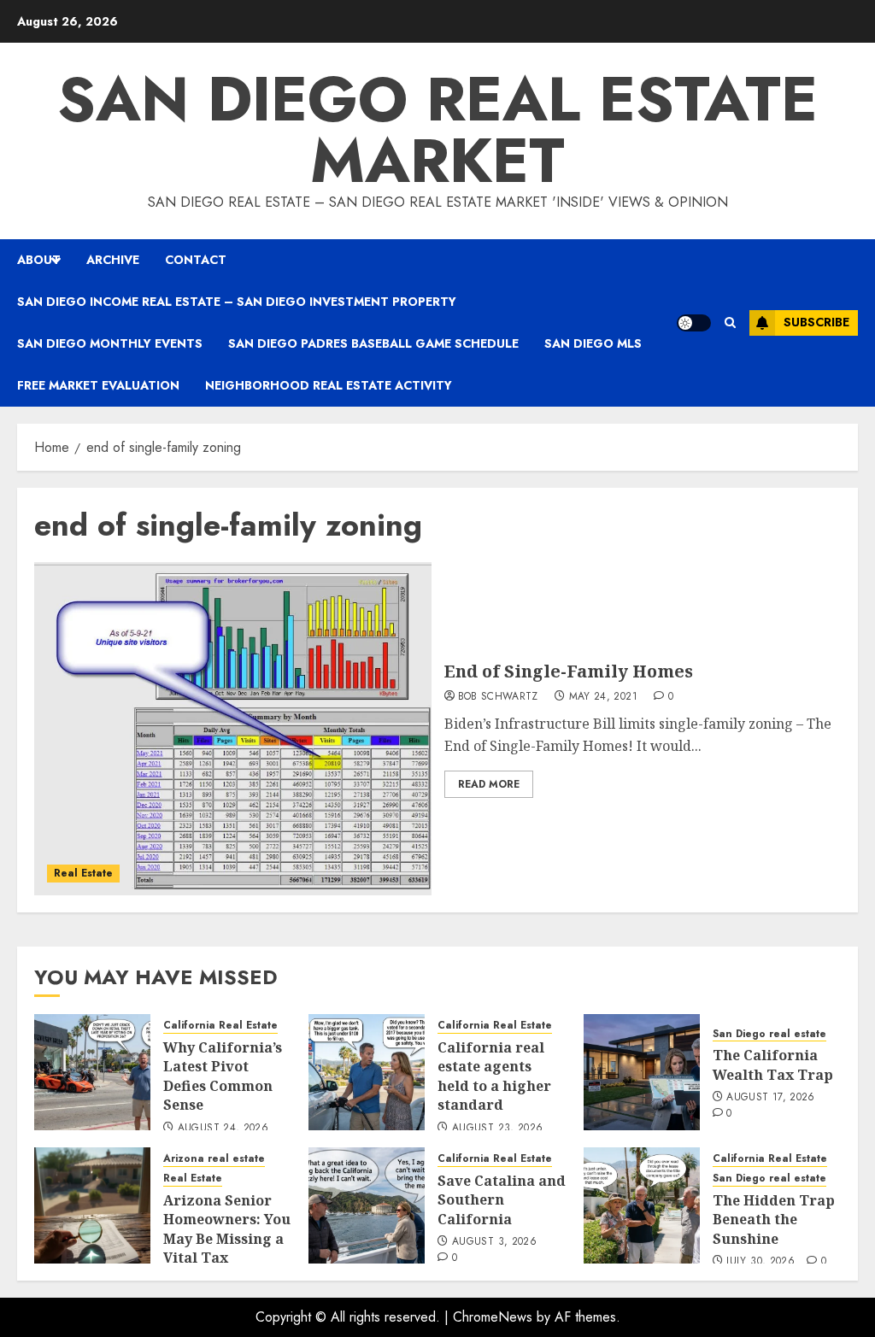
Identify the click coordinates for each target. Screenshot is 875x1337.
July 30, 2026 (760, 1262)
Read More (489, 784)
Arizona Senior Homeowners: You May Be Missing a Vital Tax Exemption (227, 1239)
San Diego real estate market (437, 130)
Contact (195, 259)
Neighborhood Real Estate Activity (328, 385)
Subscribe (816, 322)
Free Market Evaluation (98, 385)
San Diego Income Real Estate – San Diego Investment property (236, 301)
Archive (112, 259)
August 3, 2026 (494, 1242)
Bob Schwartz (498, 697)
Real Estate (83, 873)
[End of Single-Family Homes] (233, 728)
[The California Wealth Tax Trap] (642, 1072)
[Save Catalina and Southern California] (366, 1205)
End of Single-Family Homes (568, 671)
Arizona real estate (214, 1159)
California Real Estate (220, 1025)
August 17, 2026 (770, 1098)
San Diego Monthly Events (110, 343)
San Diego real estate (769, 1034)
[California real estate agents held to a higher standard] (366, 1072)
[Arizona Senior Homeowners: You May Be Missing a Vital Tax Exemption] (92, 1205)
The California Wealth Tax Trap (773, 1064)
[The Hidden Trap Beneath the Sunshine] (642, 1205)
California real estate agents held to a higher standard (494, 1076)
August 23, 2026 (497, 1128)
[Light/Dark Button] (694, 322)
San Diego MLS (593, 343)
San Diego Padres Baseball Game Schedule (373, 343)
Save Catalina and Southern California (502, 1200)
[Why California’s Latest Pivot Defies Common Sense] (92, 1072)
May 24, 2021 (603, 697)
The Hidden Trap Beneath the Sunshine (774, 1219)
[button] (730, 322)
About (39, 259)
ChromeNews (492, 1317)
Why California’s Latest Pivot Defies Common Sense (222, 1076)
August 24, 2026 (223, 1128)
